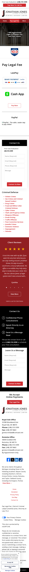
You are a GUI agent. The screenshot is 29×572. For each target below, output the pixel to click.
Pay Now (14, 105)
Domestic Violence (12, 227)
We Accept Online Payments (14, 395)
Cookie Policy (8, 520)
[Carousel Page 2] (10, 288)
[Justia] (20, 460)
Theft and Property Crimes (15, 213)
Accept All (10, 562)
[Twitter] (12, 460)
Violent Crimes (10, 197)
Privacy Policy (14, 495)
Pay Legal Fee (14, 21)
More (24, 21)
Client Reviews (14, 242)
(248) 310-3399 (13, 427)
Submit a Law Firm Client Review (14, 301)
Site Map (14, 497)
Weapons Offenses (12, 215)
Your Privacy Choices (14, 517)
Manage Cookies (20, 520)
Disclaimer (14, 492)
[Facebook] (8, 460)
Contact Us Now (14, 184)
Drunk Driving (10, 217)
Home (5, 21)
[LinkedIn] (16, 460)
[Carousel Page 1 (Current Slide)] (6, 288)
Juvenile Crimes (10, 224)
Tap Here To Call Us (14, 5)
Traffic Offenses (11, 220)
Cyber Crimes (10, 210)
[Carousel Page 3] (14, 288)
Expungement (10, 229)
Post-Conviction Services (14, 222)
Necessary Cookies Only (10, 566)
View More (14, 294)
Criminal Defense (10, 192)
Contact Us (14, 143)
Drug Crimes (9, 203)
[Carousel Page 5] (23, 288)
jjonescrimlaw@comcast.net (12, 432)
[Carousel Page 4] (19, 288)
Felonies (8, 231)
